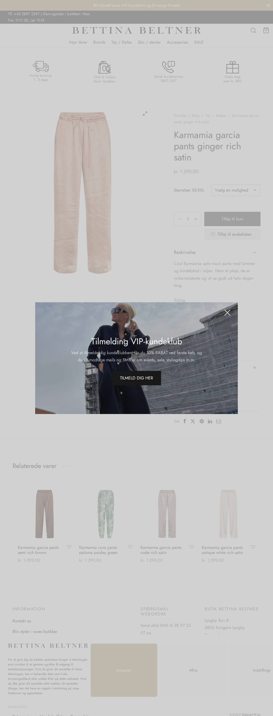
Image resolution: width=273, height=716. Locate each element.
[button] (136, 378)
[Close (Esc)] (227, 312)
